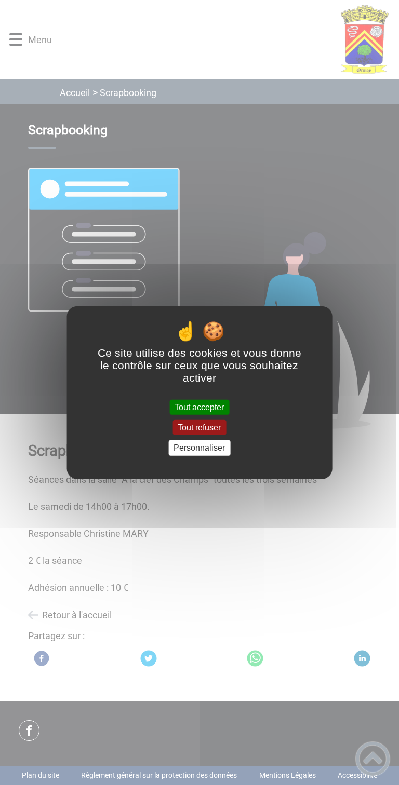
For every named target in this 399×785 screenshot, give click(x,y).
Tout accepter (199, 407)
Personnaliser (199, 447)
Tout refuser (199, 427)
